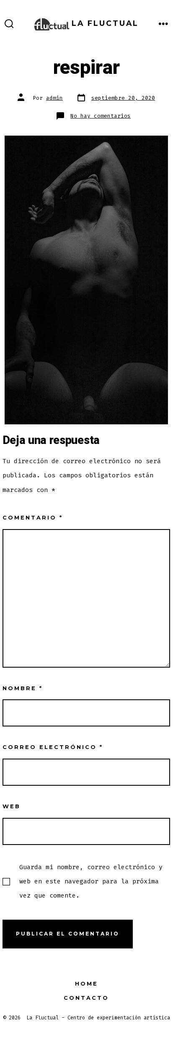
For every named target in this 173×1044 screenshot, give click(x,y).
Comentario (33, 517)
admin (54, 97)
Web (12, 806)
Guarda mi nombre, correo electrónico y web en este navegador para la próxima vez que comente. (91, 881)
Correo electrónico (53, 747)
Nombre (23, 688)
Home (86, 984)
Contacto (86, 998)
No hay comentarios (100, 115)
